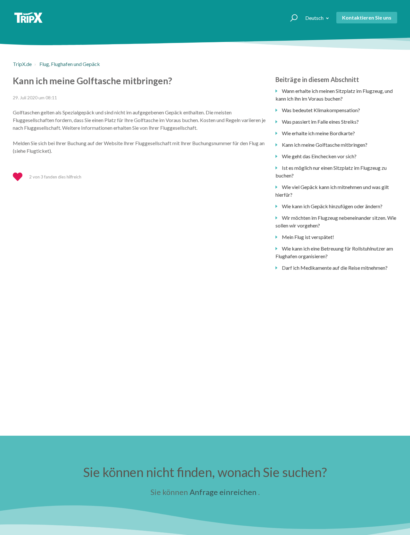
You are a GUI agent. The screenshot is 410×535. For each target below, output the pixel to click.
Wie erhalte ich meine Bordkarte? (318, 133)
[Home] (28, 17)
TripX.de (22, 64)
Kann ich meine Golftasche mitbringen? (324, 145)
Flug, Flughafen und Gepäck (69, 64)
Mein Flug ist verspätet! (308, 237)
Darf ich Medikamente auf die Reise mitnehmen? (335, 268)
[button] (291, 18)
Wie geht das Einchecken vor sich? (319, 156)
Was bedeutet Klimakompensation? (321, 110)
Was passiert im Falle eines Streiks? (320, 122)
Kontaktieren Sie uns (366, 17)
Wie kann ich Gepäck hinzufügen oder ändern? (332, 206)
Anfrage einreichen (223, 492)
